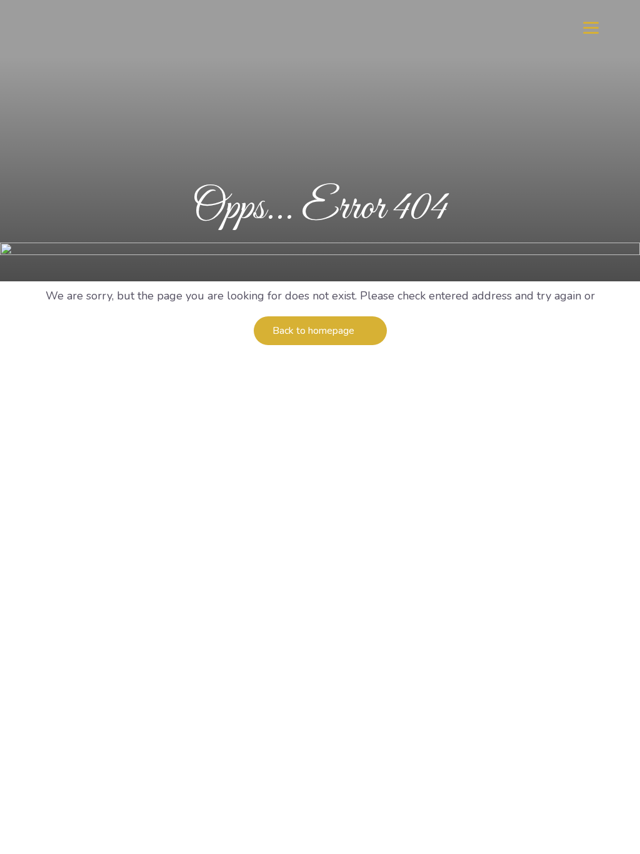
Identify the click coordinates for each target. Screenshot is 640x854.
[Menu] (591, 26)
